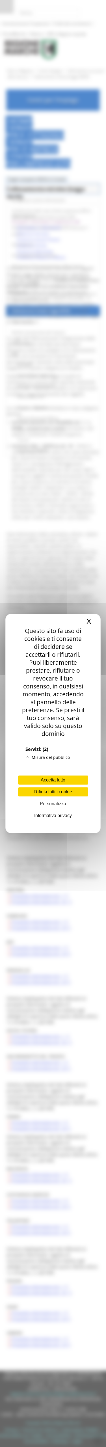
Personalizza (53, 803)
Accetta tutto (53, 780)
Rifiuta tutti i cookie (53, 791)
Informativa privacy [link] (53, 815)
